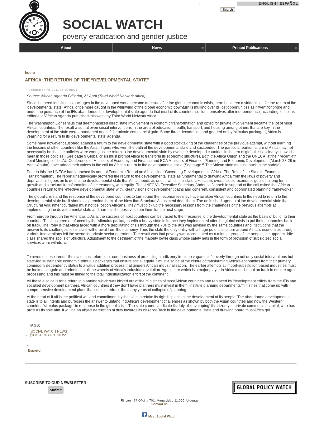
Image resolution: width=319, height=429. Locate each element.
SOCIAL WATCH (113, 24)
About (66, 48)
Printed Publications (250, 48)
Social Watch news (49, 335)
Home (30, 73)
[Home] (34, 40)
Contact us (159, 404)
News (157, 48)
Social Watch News (49, 331)
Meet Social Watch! (162, 416)
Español (289, 3)
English (267, 3)
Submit (56, 390)
